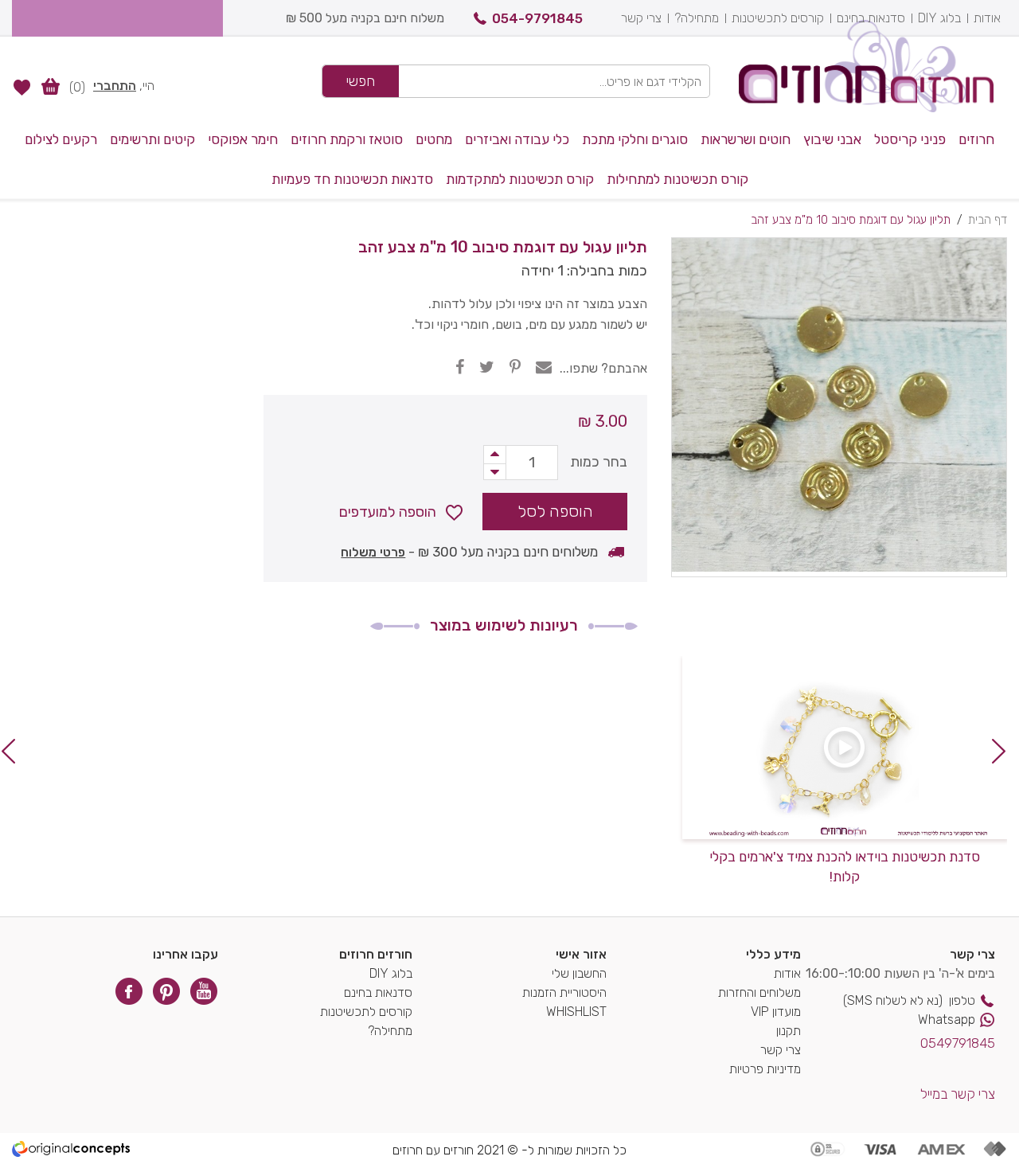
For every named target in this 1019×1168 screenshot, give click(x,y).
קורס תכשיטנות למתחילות (677, 179)
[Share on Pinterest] (515, 367)
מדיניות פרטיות (765, 1068)
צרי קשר (641, 17)
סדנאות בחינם (871, 17)
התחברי (114, 85)
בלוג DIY (939, 17)
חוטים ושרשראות (746, 139)
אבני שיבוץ (832, 139)
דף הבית (987, 220)
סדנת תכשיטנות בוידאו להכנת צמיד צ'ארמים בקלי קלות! (844, 867)
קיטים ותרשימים (152, 139)
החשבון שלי (579, 973)
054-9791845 (537, 18)
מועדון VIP (776, 1011)
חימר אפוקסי (243, 139)
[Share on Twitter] (486, 367)
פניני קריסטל (910, 139)
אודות (987, 17)
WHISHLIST (576, 1011)
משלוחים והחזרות (759, 992)
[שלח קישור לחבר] (544, 367)
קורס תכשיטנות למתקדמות (520, 179)
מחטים (434, 139)
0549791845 (957, 1043)
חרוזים (976, 139)
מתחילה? (696, 17)
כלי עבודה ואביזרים (517, 139)
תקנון (788, 1030)
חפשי (360, 81)
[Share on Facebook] (459, 367)
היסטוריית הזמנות (564, 992)
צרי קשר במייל (957, 1094)
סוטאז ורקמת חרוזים (347, 139)
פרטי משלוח (373, 552)
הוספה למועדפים (387, 512)
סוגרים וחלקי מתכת (635, 139)
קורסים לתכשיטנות (778, 17)
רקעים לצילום (61, 139)
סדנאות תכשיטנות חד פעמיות (352, 179)
